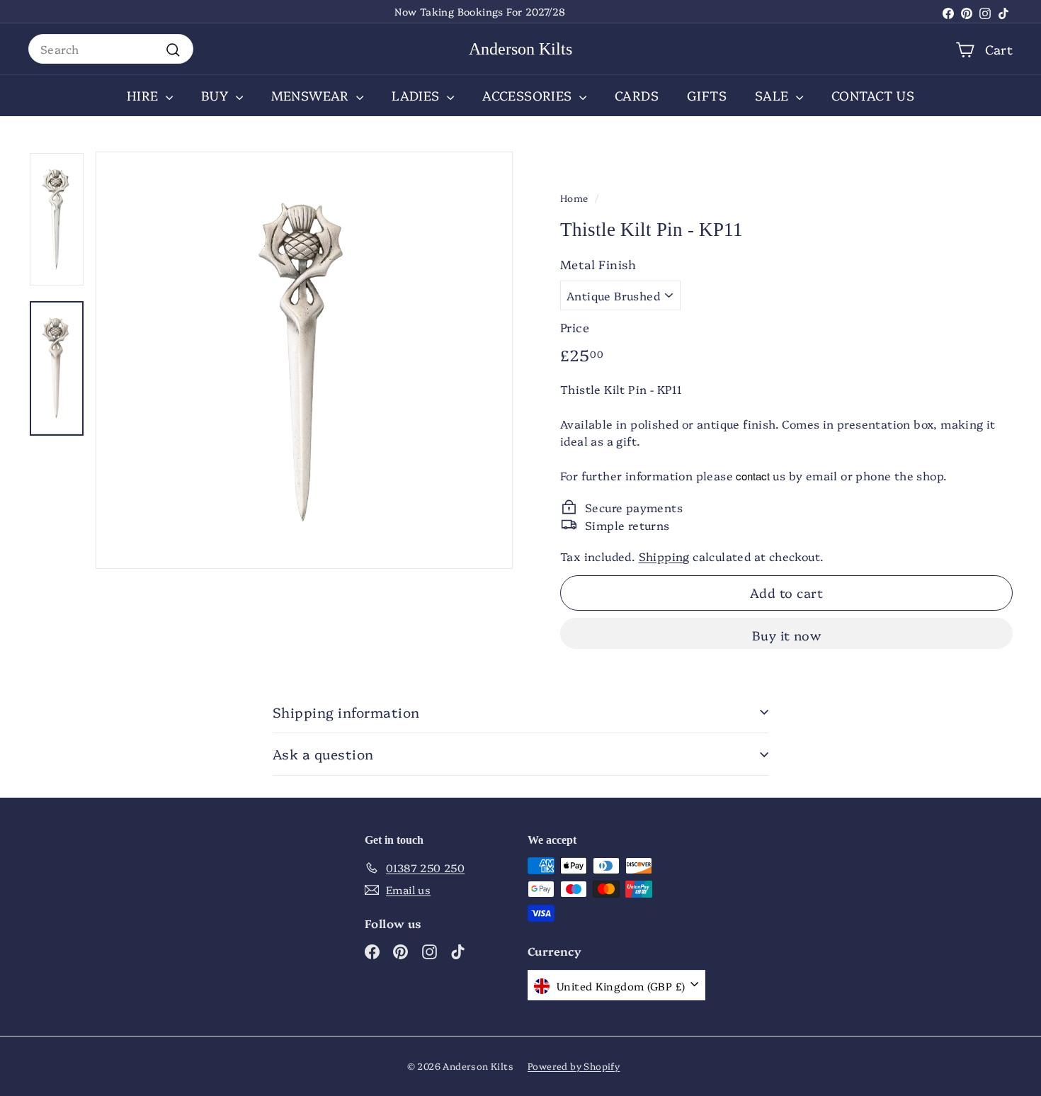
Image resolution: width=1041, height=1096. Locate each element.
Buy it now (786, 635)
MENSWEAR (312, 95)
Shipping (664, 556)
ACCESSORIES (529, 95)
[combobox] (110, 49)
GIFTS (707, 95)
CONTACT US (872, 95)
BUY (216, 95)
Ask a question (323, 754)
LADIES (417, 95)
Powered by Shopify (574, 1065)
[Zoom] (304, 360)
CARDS (637, 95)
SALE (773, 95)
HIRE (144, 95)
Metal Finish (598, 264)
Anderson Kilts (520, 49)
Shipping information (346, 712)
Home (574, 197)
